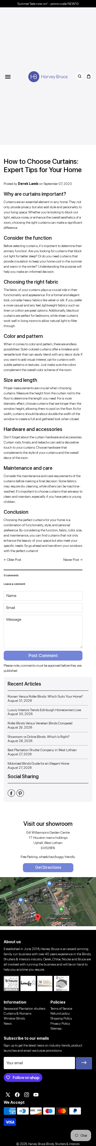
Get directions (48, 867)
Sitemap (56, 1028)
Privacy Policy (60, 1023)
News (8, 1023)
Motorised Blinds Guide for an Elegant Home (38, 763)
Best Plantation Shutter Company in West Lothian (42, 750)
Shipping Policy (61, 1018)
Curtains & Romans (17, 1013)
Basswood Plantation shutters (24, 1008)
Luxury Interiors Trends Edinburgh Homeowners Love (44, 710)
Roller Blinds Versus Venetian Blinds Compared (40, 723)
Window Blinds (14, 1018)
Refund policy (60, 1013)
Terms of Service (61, 1008)
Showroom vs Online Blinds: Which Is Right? (39, 737)
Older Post (14, 560)
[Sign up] (84, 1063)
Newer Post (71, 560)
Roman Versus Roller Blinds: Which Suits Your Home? (45, 696)
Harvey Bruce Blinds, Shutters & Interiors (54, 1144)
